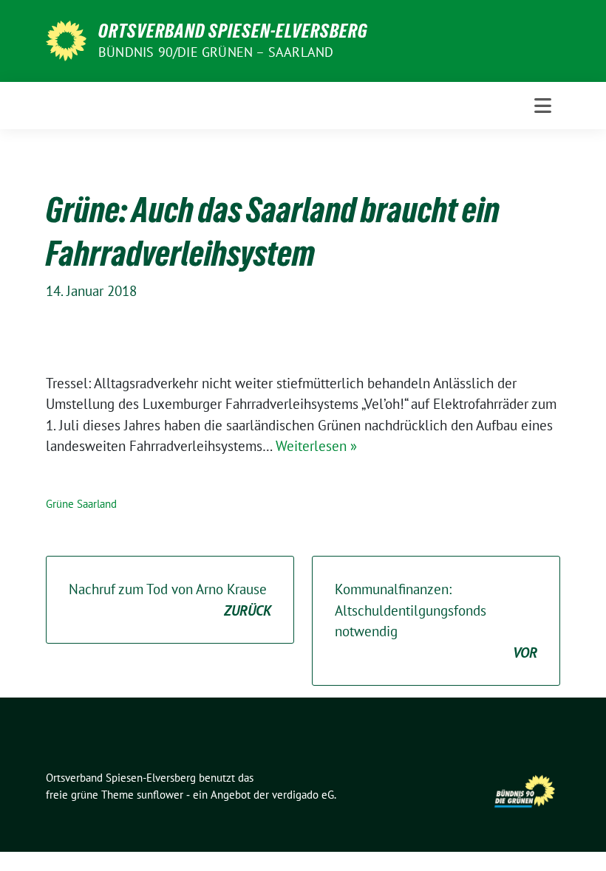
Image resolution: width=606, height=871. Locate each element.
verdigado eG (303, 795)
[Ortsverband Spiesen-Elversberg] (66, 39)
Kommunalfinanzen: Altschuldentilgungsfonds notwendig (436, 620)
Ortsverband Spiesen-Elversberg (233, 31)
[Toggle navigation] (542, 105)
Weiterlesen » (316, 446)
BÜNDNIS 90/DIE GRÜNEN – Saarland (215, 52)
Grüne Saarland (81, 504)
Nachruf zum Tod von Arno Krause (170, 599)
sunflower (160, 795)
